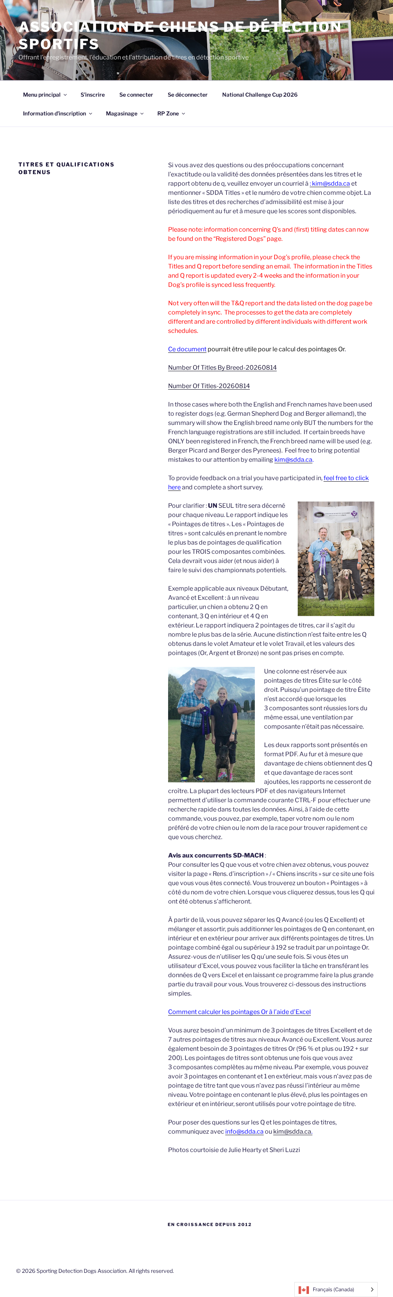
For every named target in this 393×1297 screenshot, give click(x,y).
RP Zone (168, 113)
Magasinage (121, 113)
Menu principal (42, 94)
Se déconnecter (188, 94)
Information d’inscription (54, 113)
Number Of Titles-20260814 (209, 386)
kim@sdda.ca (293, 459)
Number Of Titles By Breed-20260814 (222, 367)
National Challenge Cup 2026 (259, 94)
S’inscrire (93, 94)
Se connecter (136, 94)
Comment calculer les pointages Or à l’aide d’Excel (239, 1012)
